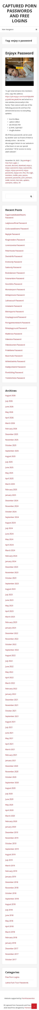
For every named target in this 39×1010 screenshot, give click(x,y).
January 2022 (10, 694)
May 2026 (9, 412)
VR (19, 183)
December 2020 (11, 766)
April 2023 (9, 611)
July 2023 (9, 594)
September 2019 (12, 849)
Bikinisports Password (14, 311)
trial (17, 180)
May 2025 (9, 473)
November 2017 (11, 954)
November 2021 (11, 705)
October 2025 (10, 445)
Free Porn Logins (11, 163)
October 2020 (10, 777)
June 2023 (9, 600)
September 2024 (12, 517)
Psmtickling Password (14, 372)
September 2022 (12, 650)
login (31, 173)
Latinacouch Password (14, 300)
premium (29, 178)
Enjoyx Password (19, 53)
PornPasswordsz (28, 998)
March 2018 (10, 932)
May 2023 (9, 605)
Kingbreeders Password (15, 240)
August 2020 (10, 788)
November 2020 (11, 771)
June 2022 (9, 666)
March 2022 (10, 683)
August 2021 (10, 722)
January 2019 (10, 876)
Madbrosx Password (13, 334)
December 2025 (11, 434)
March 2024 (10, 550)
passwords (17, 178)
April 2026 (9, 417)
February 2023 (11, 622)
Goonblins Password (13, 284)
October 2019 (10, 843)
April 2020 (9, 810)
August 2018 (10, 904)
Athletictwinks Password (15, 361)
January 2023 (10, 628)
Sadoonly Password (13, 267)
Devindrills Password (13, 256)
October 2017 (10, 959)
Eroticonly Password (13, 262)
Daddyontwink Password (15, 367)
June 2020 (9, 799)
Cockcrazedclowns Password (16, 228)
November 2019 (11, 838)
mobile (15, 175)
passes (25, 175)
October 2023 (10, 578)
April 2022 (9, 677)
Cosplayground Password (15, 317)
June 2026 (9, 406)
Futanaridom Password (14, 278)
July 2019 (9, 860)
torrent (12, 180)
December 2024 (11, 500)
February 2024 (11, 556)
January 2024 (10, 561)
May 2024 (9, 539)
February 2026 (11, 429)
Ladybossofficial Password (16, 223)
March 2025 (10, 484)
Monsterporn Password (15, 289)
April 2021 (9, 744)
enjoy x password (11, 168)
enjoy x (29, 165)
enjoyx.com (18, 173)
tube (21, 180)
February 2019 (11, 871)
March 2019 (10, 865)
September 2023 (12, 583)
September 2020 (12, 782)
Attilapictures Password (14, 295)
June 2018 (9, 915)
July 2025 (9, 462)
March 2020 (10, 816)
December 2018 (11, 882)
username (8, 183)
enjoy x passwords (25, 168)
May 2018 (9, 921)
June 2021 (9, 733)
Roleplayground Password (16, 328)
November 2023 (11, 572)
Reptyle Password (12, 234)
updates (26, 180)
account (8, 165)
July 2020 (9, 793)
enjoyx (7, 170)
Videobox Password (13, 339)
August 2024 (10, 523)
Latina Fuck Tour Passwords (16, 982)
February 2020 (11, 821)
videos (15, 183)
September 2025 (12, 451)
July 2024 (9, 528)
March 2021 (10, 749)
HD (27, 173)
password (8, 178)
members (8, 175)
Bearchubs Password (13, 356)
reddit (7, 180)
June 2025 (9, 467)
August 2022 (10, 655)
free (24, 173)
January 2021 (10, 760)
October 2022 (10, 644)
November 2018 (11, 888)
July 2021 (9, 727)
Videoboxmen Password (15, 345)
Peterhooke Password (14, 251)
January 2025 (10, 495)
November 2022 (11, 639)
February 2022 (11, 688)
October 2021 (10, 711)
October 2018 (10, 893)
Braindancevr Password (14, 273)
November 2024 (11, 506)
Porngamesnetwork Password (17, 322)
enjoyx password (17, 170)
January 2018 (10, 943)
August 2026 (10, 395)
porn (23, 178)
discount (15, 165)
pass (20, 175)
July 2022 (9, 661)
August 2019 (10, 854)
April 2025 (9, 478)
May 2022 (9, 672)
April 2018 (9, 926)
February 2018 (11, 937)
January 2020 (10, 827)
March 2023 (10, 617)
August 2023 (10, 589)
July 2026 (9, 401)
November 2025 (11, 440)
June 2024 (9, 534)
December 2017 (11, 948)
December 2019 (11, 832)
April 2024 (9, 545)
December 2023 (11, 567)
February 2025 (11, 489)
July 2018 (9, 910)
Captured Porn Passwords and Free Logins (19, 13)
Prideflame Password (13, 350)
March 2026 (10, 423)
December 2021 (11, 699)
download (22, 165)
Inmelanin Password (13, 306)
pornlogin (26, 160)
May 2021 (9, 738)
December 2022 (11, 633)
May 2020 (9, 805)
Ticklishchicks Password (15, 378)
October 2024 (10, 511)
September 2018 (12, 899)
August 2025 (10, 456)
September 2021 (12, 716)
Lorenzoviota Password (14, 245)
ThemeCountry (29, 1008)
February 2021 (11, 755)
